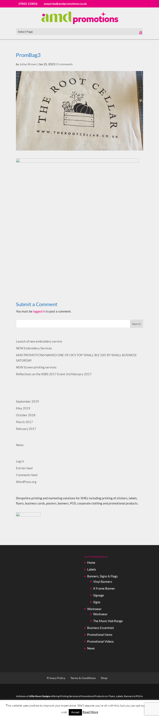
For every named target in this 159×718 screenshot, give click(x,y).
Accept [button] (75, 712)
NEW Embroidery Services (34, 348)
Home (91, 562)
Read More (90, 712)
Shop (104, 678)
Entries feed (24, 468)
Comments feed (26, 475)
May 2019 (23, 408)
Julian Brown (28, 64)
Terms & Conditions (83, 678)
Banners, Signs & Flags (102, 576)
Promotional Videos (100, 641)
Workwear (94, 609)
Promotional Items (99, 634)
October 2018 (25, 415)
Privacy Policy (56, 678)
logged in (39, 311)
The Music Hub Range (108, 621)
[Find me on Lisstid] (28, 515)
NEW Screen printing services (36, 367)
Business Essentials (100, 628)
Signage (98, 595)
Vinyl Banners (102, 581)
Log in (20, 461)
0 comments (65, 64)
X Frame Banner (104, 588)
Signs (96, 602)
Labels (91, 569)
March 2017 (24, 422)
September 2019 (27, 401)
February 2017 (26, 429)
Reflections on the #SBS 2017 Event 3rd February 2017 (54, 374)
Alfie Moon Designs (39, 696)
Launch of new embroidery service (39, 341)
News (20, 445)
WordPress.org (26, 482)
